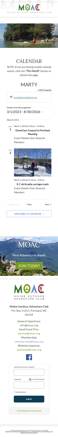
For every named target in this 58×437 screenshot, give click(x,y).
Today (29, 204)
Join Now (21, 410)
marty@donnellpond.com (25, 97)
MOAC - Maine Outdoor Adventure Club (29, 8)
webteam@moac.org (29, 349)
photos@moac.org (29, 333)
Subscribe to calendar (27, 213)
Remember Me (21, 392)
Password (17, 379)
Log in (46, 430)
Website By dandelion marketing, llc (17, 432)
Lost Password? (34, 410)
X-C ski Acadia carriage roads (33, 184)
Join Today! (29, 266)
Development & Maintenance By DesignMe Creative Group (37, 432)
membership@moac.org (29, 341)
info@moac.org (29, 325)
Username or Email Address (24, 367)
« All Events (44, 90)
